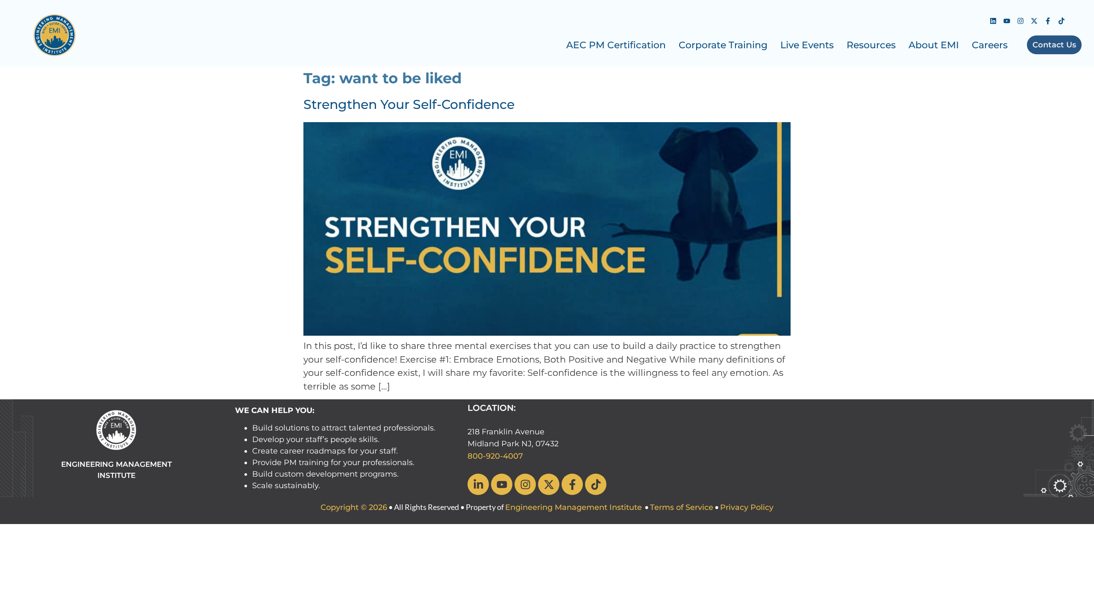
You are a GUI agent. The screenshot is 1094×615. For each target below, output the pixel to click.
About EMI (934, 45)
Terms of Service (681, 507)
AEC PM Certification (616, 45)
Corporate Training (723, 45)
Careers (990, 45)
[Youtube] (1007, 21)
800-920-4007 (495, 456)
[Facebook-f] (1048, 21)
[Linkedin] (993, 21)
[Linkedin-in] (478, 484)
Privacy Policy (746, 507)
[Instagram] (1020, 21)
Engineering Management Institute (573, 507)
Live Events (807, 45)
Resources (871, 45)
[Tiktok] (1061, 21)
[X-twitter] (1034, 21)
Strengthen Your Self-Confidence (409, 104)
